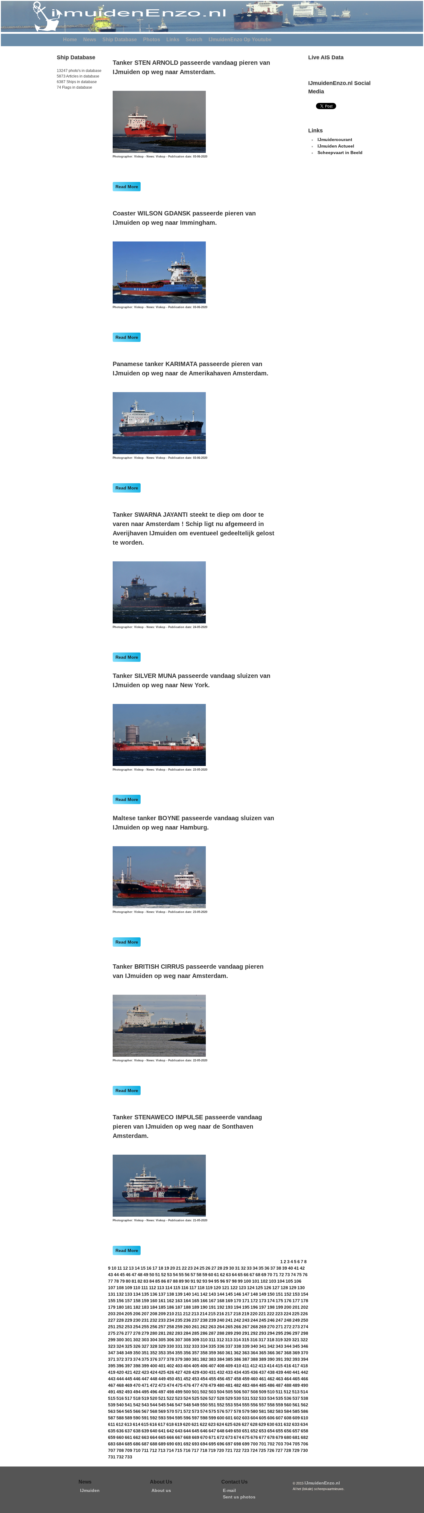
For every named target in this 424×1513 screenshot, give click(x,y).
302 (137, 1339)
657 (296, 1430)
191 (212, 1307)
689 (162, 1443)
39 (284, 1268)
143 (212, 1294)
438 (271, 1372)
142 (204, 1294)
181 (128, 1307)
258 (170, 1326)
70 (269, 1274)
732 (120, 1456)
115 (176, 1287)
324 (120, 1346)
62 (222, 1274)
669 (195, 1437)
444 (120, 1378)
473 (162, 1385)
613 (128, 1424)
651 (246, 1430)
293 (262, 1333)
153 (296, 1294)
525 (195, 1398)
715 (178, 1450)
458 (237, 1378)
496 (153, 1391)
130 (301, 1287)
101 (255, 1281)
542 (137, 1404)
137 (162, 1294)
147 (246, 1294)
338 (237, 1346)
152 (287, 1294)
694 (204, 1443)
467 (111, 1385)
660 (120, 1437)
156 (120, 1300)
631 (279, 1424)
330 (170, 1346)
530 (237, 1398)
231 (145, 1320)
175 (279, 1300)
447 (145, 1378)
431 (212, 1372)
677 (262, 1437)
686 (137, 1443)
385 (229, 1359)
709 (128, 1450)
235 (179, 1320)
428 (187, 1372)
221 (262, 1313)
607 (279, 1417)
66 (246, 1274)
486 (271, 1385)
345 (296, 1346)
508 (254, 1391)
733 (128, 1456)
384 (220, 1359)
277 (128, 1333)
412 (254, 1365)
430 (204, 1372)
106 (297, 1281)
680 (287, 1437)
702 (271, 1443)
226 (304, 1313)
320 (287, 1339)
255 (145, 1326)
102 (264, 1281)
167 (212, 1300)
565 (128, 1411)
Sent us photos (239, 1496)
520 (153, 1398)
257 (162, 1326)
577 (229, 1411)
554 (237, 1404)
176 (287, 1300)
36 (266, 1268)
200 (287, 1307)
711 (145, 1450)
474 (170, 1385)
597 (195, 1417)
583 (279, 1411)
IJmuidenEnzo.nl (322, 1482)
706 (304, 1443)
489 (296, 1385)
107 (111, 1287)
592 (153, 1417)
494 (137, 1391)
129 (292, 1287)
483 (246, 1385)
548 (187, 1404)
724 (254, 1450)
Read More (126, 186)
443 (111, 1378)
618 (170, 1424)
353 (162, 1352)
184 (153, 1307)
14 (137, 1268)
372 (120, 1359)
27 (213, 1268)
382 (204, 1359)
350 (137, 1352)
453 (195, 1378)
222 (270, 1313)
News (89, 39)
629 (262, 1424)
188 (187, 1307)
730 (304, 1450)
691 (179, 1443)
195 (246, 1307)
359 (212, 1352)
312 (220, 1339)
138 (170, 1294)
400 (153, 1365)
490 (304, 1385)
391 (279, 1359)
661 (128, 1437)
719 (212, 1450)
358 (204, 1352)
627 (245, 1424)
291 (246, 1333)
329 (162, 1346)
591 (145, 1417)
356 (187, 1352)
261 (195, 1326)
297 (296, 1333)
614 (136, 1424)
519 (145, 1398)
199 (279, 1307)
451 (179, 1378)
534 (271, 1398)
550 (204, 1404)
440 (287, 1372)
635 (111, 1430)
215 (212, 1313)
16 (149, 1268)
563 (111, 1411)
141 (195, 1294)
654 (271, 1430)
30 (231, 1268)
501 (195, 1391)
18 (160, 1268)
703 (279, 1443)
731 (111, 1456)
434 (237, 1372)
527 (212, 1398)
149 (262, 1294)
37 (272, 1268)
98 (234, 1281)
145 (229, 1294)
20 (172, 1268)
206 (137, 1313)
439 (279, 1372)
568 (153, 1411)
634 (304, 1424)
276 (120, 1333)
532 (254, 1398)
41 (296, 1268)
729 (296, 1450)
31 (237, 1268)
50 (151, 1274)
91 (193, 1281)
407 (212, 1365)
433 (229, 1372)
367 (279, 1352)
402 (170, 1365)
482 (237, 1385)
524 (187, 1398)
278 (137, 1333)
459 (246, 1378)
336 (220, 1346)
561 (296, 1404)
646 (204, 1430)
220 (254, 1313)
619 (178, 1424)
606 (271, 1417)
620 (187, 1424)
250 (304, 1320)
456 (220, 1378)
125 (259, 1287)
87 (169, 1281)
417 (296, 1365)
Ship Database (119, 39)
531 (246, 1398)
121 (225, 1287)
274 (304, 1326)
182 (137, 1307)
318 (270, 1339)
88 (175, 1281)
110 (136, 1287)
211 (178, 1313)
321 (296, 1339)
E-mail (229, 1490)
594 (170, 1417)
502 (204, 1391)
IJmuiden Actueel (336, 146)
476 (187, 1385)
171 (246, 1300)
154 (304, 1294)
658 (304, 1430)
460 (254, 1378)
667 (179, 1437)
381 (195, 1359)
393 (296, 1359)
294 (271, 1333)
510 (271, 1391)
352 (153, 1352)
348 (120, 1352)
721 (228, 1450)
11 (119, 1268)
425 (162, 1372)
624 (220, 1424)
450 (170, 1378)
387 (246, 1359)
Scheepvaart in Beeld (340, 152)
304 (153, 1339)
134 (137, 1294)
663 (145, 1437)
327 (145, 1346)
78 (116, 1281)
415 (279, 1365)
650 (237, 1430)
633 (296, 1424)
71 (275, 1274)
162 (170, 1300)
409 (229, 1365)
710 (137, 1450)
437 (262, 1372)
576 (220, 1411)
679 (279, 1437)
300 (120, 1339)
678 (271, 1437)
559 (279, 1404)
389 (262, 1359)
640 (153, 1430)
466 (304, 1378)
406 (204, 1365)
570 (170, 1411)
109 (128, 1287)
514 (304, 1391)
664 (153, 1437)
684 (120, 1443)
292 (254, 1333)
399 (145, 1365)
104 (281, 1281)
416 (287, 1365)
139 (179, 1294)
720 (220, 1450)
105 (289, 1281)
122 (234, 1287)
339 (246, 1346)
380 (187, 1359)
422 (137, 1372)
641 (162, 1430)
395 (111, 1365)
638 (137, 1430)
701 (262, 1443)
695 (212, 1443)
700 (254, 1443)
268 (254, 1326)
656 (287, 1430)
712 (153, 1450)
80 (128, 1281)
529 (229, 1398)
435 (246, 1372)
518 (137, 1398)
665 (162, 1437)
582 (271, 1411)
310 (204, 1339)
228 (120, 1320)
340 (254, 1346)
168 (220, 1300)
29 (225, 1268)
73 (287, 1274)
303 (145, 1339)
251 (111, 1326)
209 (162, 1313)
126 (267, 1287)
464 (287, 1378)
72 (281, 1274)
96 (222, 1281)
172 (254, 1300)
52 (163, 1274)
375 (145, 1359)
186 (170, 1307)
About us (161, 1490)
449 (162, 1378)
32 (243, 1268)
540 (120, 1404)
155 (111, 1300)
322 (304, 1339)
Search (194, 39)
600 (220, 1417)
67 (252, 1274)
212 (187, 1313)
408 (220, 1365)
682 (304, 1437)
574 (204, 1411)
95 (216, 1281)
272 (287, 1326)
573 (195, 1411)
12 (125, 1268)
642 (170, 1430)
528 (220, 1398)
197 (262, 1307)
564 (120, 1411)
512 (287, 1391)
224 (287, 1313)
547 (179, 1404)
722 (237, 1450)
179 (111, 1307)
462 (271, 1378)
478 (204, 1385)
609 (296, 1417)
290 (237, 1333)
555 (246, 1404)
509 (262, 1391)
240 (220, 1320)
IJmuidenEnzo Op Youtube (240, 39)
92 (198, 1281)
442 (304, 1372)
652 (254, 1430)
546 (170, 1404)
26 (207, 1268)
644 (187, 1430)
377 (162, 1359)
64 (234, 1274)
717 (195, 1450)
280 (153, 1333)
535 (279, 1398)
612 (120, 1424)
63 (228, 1274)
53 (169, 1274)
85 (157, 1281)
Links (172, 39)
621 (195, 1424)
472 (153, 1385)
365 (262, 1352)
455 (212, 1378)
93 (204, 1281)
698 (237, 1443)
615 (145, 1424)
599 (212, 1417)
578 (237, 1411)
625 (228, 1424)
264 (220, 1326)
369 (296, 1352)
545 (162, 1404)
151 (279, 1294)
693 (195, 1443)
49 (145, 1274)
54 (175, 1274)
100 (247, 1281)
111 (144, 1287)
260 (187, 1326)
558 (271, 1404)
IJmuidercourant (335, 139)
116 (184, 1287)
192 (220, 1307)
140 (187, 1294)
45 (122, 1274)
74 (293, 1274)
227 (111, 1320)
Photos (151, 39)
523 (179, 1398)
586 (304, 1411)
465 (296, 1378)
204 (120, 1313)
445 (128, 1378)
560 (287, 1404)
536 (287, 1398)
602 (237, 1417)
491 (111, 1391)
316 (254, 1339)
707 (111, 1450)
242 (237, 1320)
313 (228, 1339)
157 (128, 1300)
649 (229, 1430)
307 (179, 1339)
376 (153, 1359)
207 (145, 1313)
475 (179, 1385)
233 (162, 1320)
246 (271, 1320)
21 (178, 1268)
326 (137, 1346)
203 (111, 1313)
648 (220, 1430)
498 (170, 1391)
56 (187, 1274)
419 (111, 1372)
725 (262, 1450)
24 (196, 1268)
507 (246, 1391)
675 (246, 1437)
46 (128, 1274)
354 (170, 1352)
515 (111, 1398)
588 (120, 1417)
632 (287, 1424)
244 (254, 1320)
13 (131, 1268)
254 (137, 1326)
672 (220, 1437)
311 (212, 1339)
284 (187, 1333)
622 (203, 1424)
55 (181, 1274)
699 (246, 1443)
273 (296, 1326)
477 (195, 1385)
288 (220, 1333)
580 (254, 1411)
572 (187, 1411)
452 (187, 1378)
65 (240, 1274)
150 (271, 1294)
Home (70, 39)
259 (179, 1326)
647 (212, 1430)
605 (262, 1417)
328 (153, 1346)
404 (187, 1365)
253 (128, 1326)
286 (204, 1333)
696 (220, 1443)
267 (246, 1326)
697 (229, 1443)
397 (128, 1365)
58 (198, 1274)
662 (137, 1437)
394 (304, 1359)
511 (279, 1391)
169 (229, 1300)
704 (287, 1443)
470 (137, 1385)
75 (299, 1274)
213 (195, 1313)
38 (278, 1268)
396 (120, 1365)
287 (212, 1333)
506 (237, 1391)
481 (229, 1385)
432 (220, 1372)
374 (137, 1359)
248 (287, 1320)
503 (212, 1391)
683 (111, 1443)
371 (111, 1359)
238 (204, 1320)
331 (179, 1346)
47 (134, 1274)
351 (145, 1352)
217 (228, 1313)
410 (237, 1365)
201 (296, 1307)
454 (204, 1378)
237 (195, 1320)
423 (145, 1372)
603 (246, 1417)
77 (110, 1281)
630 (270, 1424)
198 (271, 1307)
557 (262, 1404)
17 (154, 1268)
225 (296, 1313)
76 (305, 1274)
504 (220, 1391)
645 (195, 1430)
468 (120, 1385)
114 (168, 1287)
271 (279, 1326)
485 (262, 1385)
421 (128, 1372)
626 (237, 1424)
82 (140, 1281)
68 (257, 1274)
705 (296, 1443)
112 (152, 1287)
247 (279, 1320)
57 (193, 1274)
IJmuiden (90, 1490)
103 (272, 1281)
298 (304, 1333)
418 (304, 1365)
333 (195, 1346)
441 (296, 1372)
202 (304, 1307)
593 (162, 1417)
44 (116, 1274)
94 (210, 1281)
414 (270, 1365)
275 (111, 1333)
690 (170, 1443)
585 (296, 1411)
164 (187, 1300)
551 (212, 1404)
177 (296, 1300)
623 (212, 1424)
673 (229, 1437)
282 (170, 1333)
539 (111, 1404)
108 (120, 1287)
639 (145, 1430)
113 (160, 1287)
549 (195, 1404)
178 (304, 1300)
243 (246, 1320)
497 (162, 1391)
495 (145, 1391)
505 (229, 1391)
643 (179, 1430)
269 (262, 1326)
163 (179, 1300)
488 (287, 1385)
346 (304, 1346)
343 (279, 1346)
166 (204, 1300)
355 (179, 1352)
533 (262, 1398)
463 (279, 1378)
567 (145, 1411)
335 (212, 1346)
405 (195, 1365)
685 (128, 1443)
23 (190, 1268)
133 (128, 1294)
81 (134, 1281)
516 (120, 1398)
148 (254, 1294)
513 (296, 1391)
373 (128, 1359)
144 (220, 1294)
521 (162, 1398)
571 (179, 1411)
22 (184, 1268)
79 (122, 1281)
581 (262, 1411)
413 (262, 1365)
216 (220, 1313)
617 (161, 1424)
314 (237, 1339)
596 (187, 1417)
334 (204, 1346)
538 (304, 1398)
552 (220, 1404)
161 (162, 1300)
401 (162, 1365)
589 (128, 1417)
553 (229, 1404)
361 (229, 1352)
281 (162, 1333)
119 (209, 1287)
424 (153, 1372)
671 (212, 1437)
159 (145, 1300)
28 (219, 1268)
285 (195, 1333)
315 (245, 1339)
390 (271, 1359)
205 (128, 1313)
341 (262, 1346)
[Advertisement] (75, 133)
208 (153, 1313)
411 (245, 1365)
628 (254, 1424)
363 (246, 1352)
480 (220, 1385)
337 (229, 1346)
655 (279, 1430)
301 (128, 1339)
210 (170, 1313)
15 (143, 1268)
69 (263, 1274)
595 (179, 1417)
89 (181, 1281)
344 (287, 1346)
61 (216, 1274)
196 (254, 1307)
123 (242, 1287)
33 (249, 1268)
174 (271, 1300)
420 (120, 1372)
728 (287, 1450)
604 (254, 1417)
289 (229, 1333)
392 (287, 1359)
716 (187, 1450)
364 (254, 1352)
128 (284, 1287)
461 (262, 1378)
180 (120, 1307)
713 (161, 1450)
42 (302, 1268)
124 (251, 1287)
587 (111, 1417)
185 (162, 1307)
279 (145, 1333)
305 (162, 1339)
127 (276, 1287)
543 (145, 1404)
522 (170, 1398)
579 (246, 1411)
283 (179, 1333)
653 (262, 1430)
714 (170, 1450)
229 (128, 1320)
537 (296, 1398)
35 (261, 1268)
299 (111, 1339)
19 (166, 1268)
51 (157, 1274)
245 (262, 1320)
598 (204, 1417)
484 (254, 1385)
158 (137, 1300)
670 (204, 1437)
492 (120, 1391)
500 (187, 1391)
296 (287, 1333)
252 (120, 1326)
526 (204, 1398)
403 (179, 1365)
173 (262, 1300)
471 (145, 1385)
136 (153, 1294)
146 (237, 1294)
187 (179, 1307)
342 (271, 1346)
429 (195, 1372)
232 (153, 1320)
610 (304, 1417)
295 (279, 1333)
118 (201, 1287)
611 (111, 1424)
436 (254, 1372)
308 (187, 1339)
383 (212, 1359)
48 (140, 1274)
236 (187, 1320)
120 (217, 1287)
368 (287, 1352)
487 (279, 1385)
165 (195, 1300)
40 (290, 1268)
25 (202, 1268)
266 (237, 1326)
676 (254, 1437)
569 (162, 1411)
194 (237, 1307)
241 (229, 1320)
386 (237, 1359)
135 (145, 1294)
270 (271, 1326)
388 (254, 1359)
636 (120, 1430)
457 (229, 1378)
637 (128, 1430)
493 (128, 1391)
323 (111, 1346)
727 (279, 1450)
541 (128, 1404)
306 (170, 1339)
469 (128, 1385)
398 (137, 1365)
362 (237, 1352)
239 (212, 1320)
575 (212, 1411)
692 (187, 1443)
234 (170, 1320)
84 (151, 1281)
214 (203, 1313)
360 (220, 1352)
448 (153, 1378)
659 (111, 1437)
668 (187, 1437)
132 (120, 1294)
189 (195, 1307)
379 (179, 1359)
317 (262, 1339)
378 (170, 1359)
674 (237, 1437)
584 (287, 1411)
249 (296, 1320)
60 (210, 1274)
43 (110, 1274)
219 (245, 1313)
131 (111, 1294)
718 (203, 1450)
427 (179, 1372)
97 (228, 1281)
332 (187, 1346)
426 (170, 1372)
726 (270, 1450)
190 (204, 1307)
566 (137, 1411)
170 (237, 1300)
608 (287, 1417)
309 (195, 1339)
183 (145, 1307)
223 (279, 1313)
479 (212, 1385)
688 (153, 1443)
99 (240, 1281)
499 (179, 1391)
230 (137, 1320)
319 (279, 1339)
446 (137, 1378)
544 (153, 1404)
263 (212, 1326)
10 (113, 1268)
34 (255, 1268)
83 (145, 1281)
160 (153, 1300)
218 (237, 1313)
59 (204, 1274)
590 (137, 1417)
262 (204, 1326)
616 (153, 1424)
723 (245, 1450)
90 (187, 1281)
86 (163, 1281)
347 (111, 1352)
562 (304, 1404)
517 (128, 1398)
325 (128, 1346)
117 (192, 1287)
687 (145, 1443)
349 (128, 1352)
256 (153, 1326)
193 (229, 1307)
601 (229, 1417)
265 (229, 1326)
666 (170, 1437)
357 (195, 1352)
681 (296, 1437)
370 (304, 1352)
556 (254, 1404)
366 (271, 1352)
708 (120, 1450)
